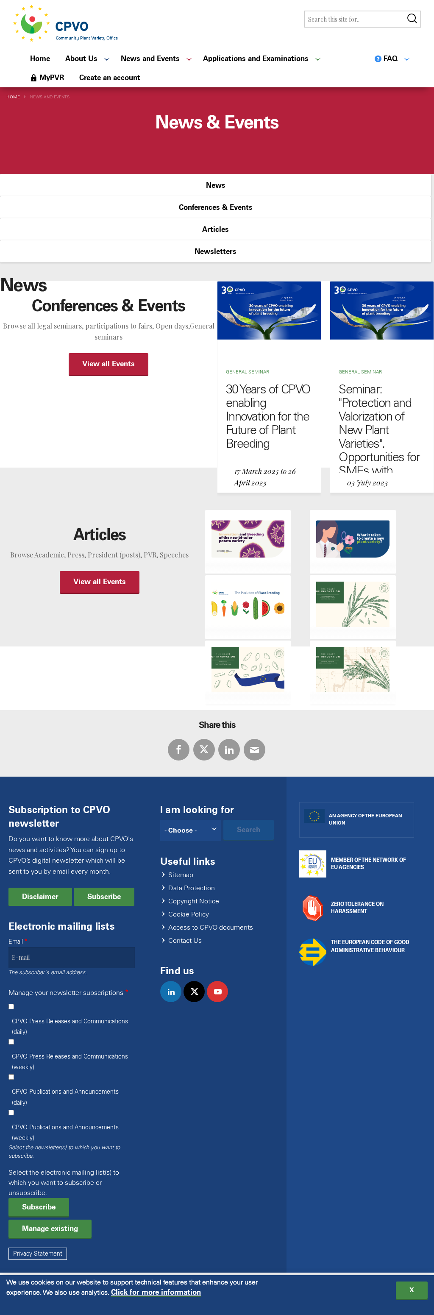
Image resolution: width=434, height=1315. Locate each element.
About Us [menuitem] (81, 58)
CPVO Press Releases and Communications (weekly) (70, 1062)
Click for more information (156, 1292)
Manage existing (50, 1228)
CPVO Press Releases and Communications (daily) (70, 1027)
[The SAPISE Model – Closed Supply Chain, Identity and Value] (352, 607)
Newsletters (215, 251)
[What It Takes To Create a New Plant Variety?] (352, 542)
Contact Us (185, 940)
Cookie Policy (188, 914)
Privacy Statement (37, 1253)
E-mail (254, 750)
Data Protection (191, 888)
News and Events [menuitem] (150, 58)
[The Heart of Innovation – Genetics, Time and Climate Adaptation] (352, 672)
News (215, 185)
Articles (215, 229)
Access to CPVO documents (210, 927)
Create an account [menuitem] (109, 77)
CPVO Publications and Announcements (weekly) (65, 1133)
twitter (198, 1000)
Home (13, 97)
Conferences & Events (216, 207)
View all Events (108, 363)
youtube (221, 1000)
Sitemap (180, 875)
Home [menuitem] (40, 58)
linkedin (174, 1000)
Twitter (204, 750)
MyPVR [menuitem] (51, 77)
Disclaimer (40, 896)
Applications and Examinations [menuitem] (256, 58)
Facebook (178, 750)
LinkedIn (229, 750)
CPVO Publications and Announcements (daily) (65, 1097)
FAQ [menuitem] (391, 58)
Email (15, 941)
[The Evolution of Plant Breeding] (248, 607)
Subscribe (104, 896)
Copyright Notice (193, 901)
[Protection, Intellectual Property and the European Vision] (248, 672)
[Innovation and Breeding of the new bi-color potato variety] (248, 542)
